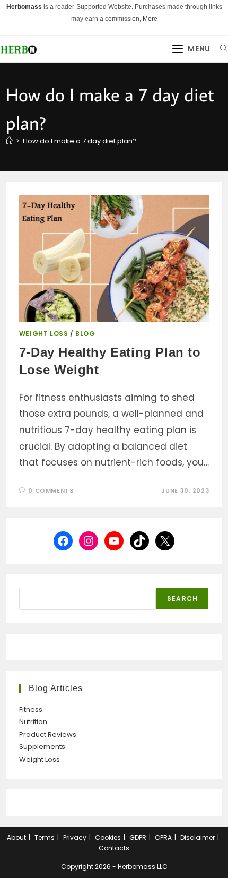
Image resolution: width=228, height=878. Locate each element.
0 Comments (50, 490)
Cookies (108, 837)
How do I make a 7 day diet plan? (80, 141)
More (150, 18)
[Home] (9, 141)
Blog (85, 333)
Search (182, 598)
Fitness (30, 709)
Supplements (42, 747)
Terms (44, 837)
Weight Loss (43, 333)
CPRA (163, 837)
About (16, 837)
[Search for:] (220, 49)
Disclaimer (197, 837)
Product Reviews (47, 734)
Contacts (114, 848)
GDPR (137, 837)
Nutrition (33, 722)
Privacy (74, 837)
